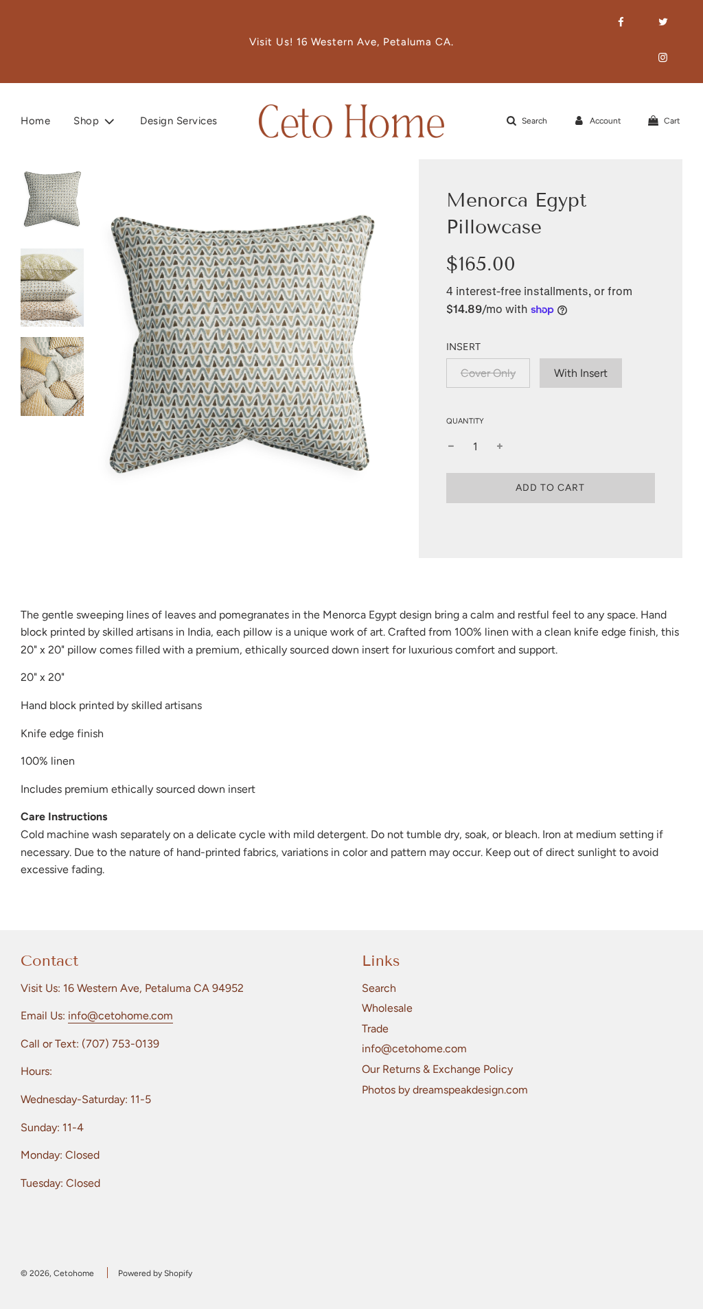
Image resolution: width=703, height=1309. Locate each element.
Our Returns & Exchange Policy (437, 1069)
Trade (375, 1028)
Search (379, 988)
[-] (451, 447)
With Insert (581, 373)
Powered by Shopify (155, 1273)
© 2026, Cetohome (57, 1273)
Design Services (179, 121)
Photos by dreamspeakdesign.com (445, 1089)
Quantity (465, 421)
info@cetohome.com (120, 1015)
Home (35, 121)
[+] (500, 447)
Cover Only (488, 373)
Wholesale (387, 1008)
